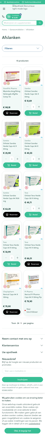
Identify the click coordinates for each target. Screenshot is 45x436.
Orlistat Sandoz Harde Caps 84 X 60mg (31, 146)
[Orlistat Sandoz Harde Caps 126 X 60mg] (33, 76)
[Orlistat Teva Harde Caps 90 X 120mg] (33, 230)
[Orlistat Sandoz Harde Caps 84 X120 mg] (11, 181)
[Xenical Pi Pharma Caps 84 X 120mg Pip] (33, 279)
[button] (22, 48)
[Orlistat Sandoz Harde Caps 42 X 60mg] (11, 128)
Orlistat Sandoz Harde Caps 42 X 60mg (10, 146)
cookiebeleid (34, 423)
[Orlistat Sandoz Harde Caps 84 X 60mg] (33, 128)
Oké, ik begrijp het (22, 430)
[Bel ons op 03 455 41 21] (3, 16)
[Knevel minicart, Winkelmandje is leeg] (8, 16)
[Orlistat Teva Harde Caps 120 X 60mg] (33, 181)
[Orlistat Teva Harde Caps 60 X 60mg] (11, 230)
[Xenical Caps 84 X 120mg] (11, 279)
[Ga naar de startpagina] (25, 9)
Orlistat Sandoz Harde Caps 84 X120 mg (11, 198)
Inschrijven (23, 379)
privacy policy (7, 390)
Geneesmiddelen (17, 29)
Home (4, 29)
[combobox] (19, 22)
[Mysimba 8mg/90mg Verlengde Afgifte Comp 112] (11, 76)
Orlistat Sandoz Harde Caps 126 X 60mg (32, 94)
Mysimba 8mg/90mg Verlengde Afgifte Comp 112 (11, 94)
